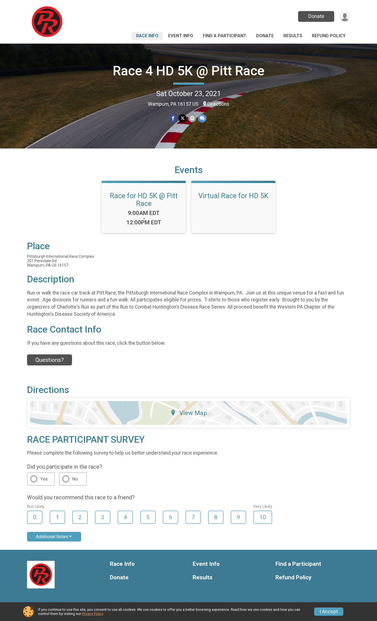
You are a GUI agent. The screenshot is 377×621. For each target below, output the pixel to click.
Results (292, 35)
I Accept (329, 611)
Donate (316, 16)
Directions (218, 104)
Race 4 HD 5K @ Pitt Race (188, 71)
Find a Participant (224, 35)
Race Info (147, 35)
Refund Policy (329, 35)
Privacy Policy (92, 614)
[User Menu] (345, 16)
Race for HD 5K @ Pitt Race (144, 200)
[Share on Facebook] (173, 118)
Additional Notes (52, 536)
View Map (193, 412)
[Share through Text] (202, 118)
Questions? (49, 360)
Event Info (180, 35)
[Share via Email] (192, 118)
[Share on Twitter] (183, 118)
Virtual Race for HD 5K (233, 196)
